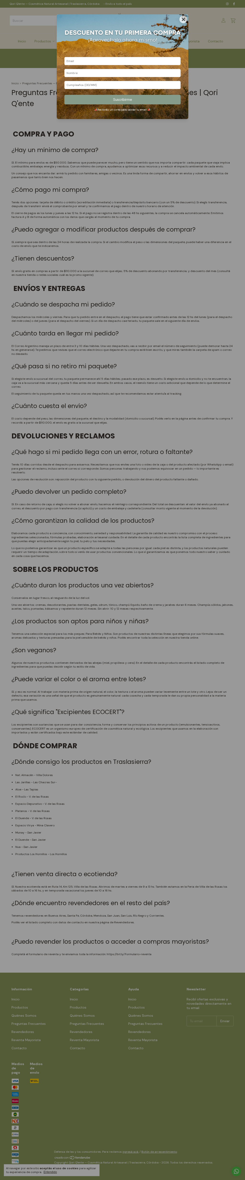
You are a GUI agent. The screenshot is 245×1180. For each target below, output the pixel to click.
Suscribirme (122, 99)
